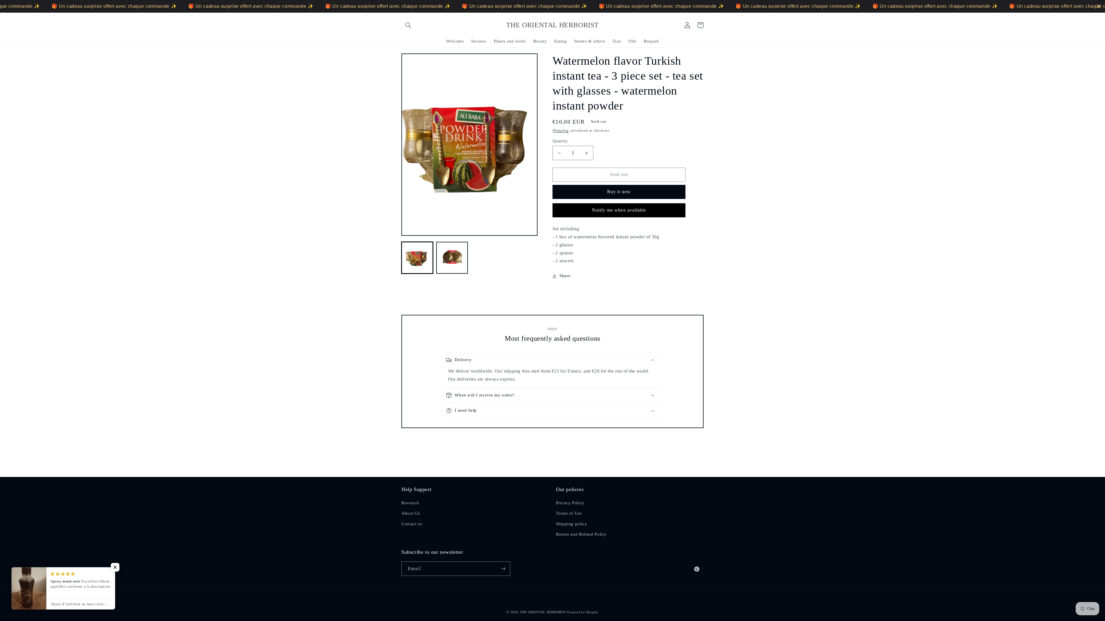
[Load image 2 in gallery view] (452, 257)
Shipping (560, 131)
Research (410, 503)
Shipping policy (571, 524)
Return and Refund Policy (581, 534)
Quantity (559, 141)
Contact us (411, 524)
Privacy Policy (570, 503)
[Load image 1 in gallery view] (417, 257)
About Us (410, 513)
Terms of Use (569, 513)
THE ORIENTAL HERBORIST (543, 612)
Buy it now (619, 191)
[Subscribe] (503, 568)
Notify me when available (619, 210)
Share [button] (564, 275)
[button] (408, 25)
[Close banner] (1098, 6)
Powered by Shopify (582, 612)
